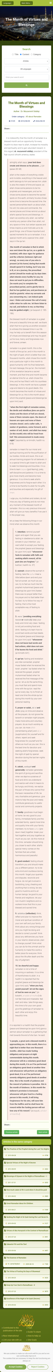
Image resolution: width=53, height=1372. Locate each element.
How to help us (34, 1336)
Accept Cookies (15, 1367)
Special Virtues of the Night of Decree (21, 1163)
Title (16, 54)
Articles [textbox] (26, 61)
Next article (43, 1132)
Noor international (11, 1336)
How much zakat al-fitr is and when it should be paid (26, 1190)
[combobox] (26, 61)
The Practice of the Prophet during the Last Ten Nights (27, 1149)
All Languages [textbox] (25, 69)
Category (37, 54)
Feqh (30, 1328)
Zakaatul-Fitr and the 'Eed (16, 1244)
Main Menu (26, 3)
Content (25, 54)
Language (7, 3)
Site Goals (32, 1340)
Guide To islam (34, 1332)
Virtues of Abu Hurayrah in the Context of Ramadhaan (27, 1231)
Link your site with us (12, 1340)
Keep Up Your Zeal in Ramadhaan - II (20, 1285)
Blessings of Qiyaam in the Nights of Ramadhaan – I (26, 1176)
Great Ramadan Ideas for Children (19, 1203)
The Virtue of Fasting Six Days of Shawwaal (23, 1271)
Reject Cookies (37, 1367)
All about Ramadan (33, 116)
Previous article (12, 1132)
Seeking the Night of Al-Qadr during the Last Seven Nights (29, 1217)
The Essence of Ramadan (16, 1258)
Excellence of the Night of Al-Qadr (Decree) (23, 1299)
